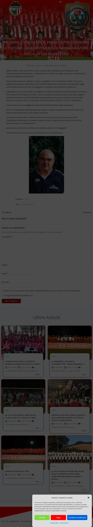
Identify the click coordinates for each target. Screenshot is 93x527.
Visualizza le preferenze (77, 517)
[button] (88, 497)
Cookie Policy (54, 523)
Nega (58, 517)
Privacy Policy (64, 523)
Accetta (42, 517)
